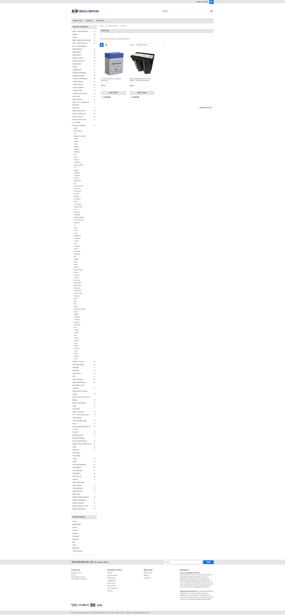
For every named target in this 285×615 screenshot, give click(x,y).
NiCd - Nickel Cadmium (80, 43)
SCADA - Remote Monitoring (82, 444)
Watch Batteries (78, 491)
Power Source (78, 293)
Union (75, 343)
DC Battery (77, 175)
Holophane (77, 215)
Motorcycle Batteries (79, 403)
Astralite (76, 141)
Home (101, 26)
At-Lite (76, 144)
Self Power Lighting (79, 309)
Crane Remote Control (80, 93)
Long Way (77, 246)
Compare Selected (206, 107)
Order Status (111, 578)
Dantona (76, 170)
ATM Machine (77, 52)
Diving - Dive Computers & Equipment (81, 103)
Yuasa (76, 353)
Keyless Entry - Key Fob (80, 391)
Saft (75, 304)
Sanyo (75, 306)
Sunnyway (77, 317)
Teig (75, 327)
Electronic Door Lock (79, 120)
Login (198, 2)
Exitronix (76, 196)
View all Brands (77, 551)
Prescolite (77, 296)
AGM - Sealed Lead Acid (80, 31)
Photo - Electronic (78, 412)
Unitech (76, 346)
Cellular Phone (77, 70)
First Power (77, 199)
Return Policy (111, 583)
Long (75, 243)
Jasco (76, 228)
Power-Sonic (77, 291)
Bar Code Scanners (79, 61)
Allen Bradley (77, 524)
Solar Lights (76, 453)
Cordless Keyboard (79, 76)
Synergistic (77, 325)
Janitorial (76, 388)
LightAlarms (77, 235)
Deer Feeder (76, 96)
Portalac (76, 277)
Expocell (76, 194)
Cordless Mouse (78, 82)
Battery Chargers (78, 58)
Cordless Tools (77, 90)
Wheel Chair (76, 494)
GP (75, 133)
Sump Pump (76, 456)
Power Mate (77, 283)
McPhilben (77, 254)
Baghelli (76, 146)
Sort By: (131, 45)
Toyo (75, 335)
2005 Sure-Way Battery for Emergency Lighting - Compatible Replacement (140, 79)
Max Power (77, 251)
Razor (74, 424)
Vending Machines (78, 482)
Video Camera (77, 485)
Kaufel (76, 230)
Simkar (76, 314)
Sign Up (205, 2)
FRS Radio (76, 370)
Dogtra (75, 527)
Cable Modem (77, 64)
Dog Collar (76, 108)
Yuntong (76, 356)
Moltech (76, 259)
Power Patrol (77, 285)
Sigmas (76, 312)
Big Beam (76, 149)
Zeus (75, 359)
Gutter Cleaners (78, 379)
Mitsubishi (76, 548)
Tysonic (76, 338)
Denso (75, 545)
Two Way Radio (77, 471)
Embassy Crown (78, 186)
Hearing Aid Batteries (79, 382)
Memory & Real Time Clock (81, 397)
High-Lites (77, 212)
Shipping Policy (112, 580)
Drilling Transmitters (79, 111)
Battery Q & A (77, 21)
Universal (76, 348)
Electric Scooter (78, 117)
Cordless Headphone (79, 73)
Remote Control (78, 435)
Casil (75, 157)
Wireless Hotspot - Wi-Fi (80, 506)
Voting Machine (78, 488)
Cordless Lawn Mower (80, 79)
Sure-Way (76, 322)
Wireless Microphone (79, 509)
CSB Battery (77, 162)
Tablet (74, 462)
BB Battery (77, 152)
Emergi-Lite (77, 188)
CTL (75, 167)
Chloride (76, 160)
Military (75, 400)
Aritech (76, 139)
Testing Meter (77, 467)
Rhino (75, 298)
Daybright (76, 173)
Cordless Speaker (78, 88)
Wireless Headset (78, 503)
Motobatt (76, 539)
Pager (74, 406)
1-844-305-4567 (120, 613)
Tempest (76, 332)
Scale (74, 447)
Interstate (76, 222)
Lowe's (76, 249)
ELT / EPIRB (76, 123)
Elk (75, 183)
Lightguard (77, 238)
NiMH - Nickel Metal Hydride (82, 40)
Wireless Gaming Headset (81, 497)
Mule (75, 262)
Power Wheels (77, 418)
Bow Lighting (78, 131)
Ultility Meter (77, 473)
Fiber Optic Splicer (78, 365)
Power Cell (77, 280)
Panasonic (77, 275)
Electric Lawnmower (79, 114)
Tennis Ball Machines (79, 465)
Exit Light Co (77, 191)
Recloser (75, 432)
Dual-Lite (76, 178)
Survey (75, 459)
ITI (74, 225)
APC (74, 542)
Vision (76, 351)
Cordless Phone (78, 85)
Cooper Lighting (78, 165)
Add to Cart (113, 93)
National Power (78, 270)
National (76, 267)
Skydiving (76, 450)
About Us (89, 21)
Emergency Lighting (79, 125)
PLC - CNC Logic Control (81, 415)
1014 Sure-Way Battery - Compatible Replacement (111, 79)
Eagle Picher (77, 181)
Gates (75, 201)
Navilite (76, 272)
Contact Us (100, 21)
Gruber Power (78, 207)
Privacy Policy (111, 585)
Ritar (75, 301)
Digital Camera (77, 99)
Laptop (75, 394)
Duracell (75, 530)
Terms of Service (112, 588)
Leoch (75, 233)
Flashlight (76, 367)
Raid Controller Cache (80, 421)
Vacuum (75, 479)
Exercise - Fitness (78, 362)
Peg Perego (76, 409)
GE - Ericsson (77, 204)
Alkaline (75, 34)
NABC (75, 264)
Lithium (75, 37)
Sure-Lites (77, 319)
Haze (75, 209)
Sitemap (109, 591)
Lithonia (76, 241)
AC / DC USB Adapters (80, 46)
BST (75, 154)
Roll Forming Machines (80, 441)
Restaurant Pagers (78, 438)
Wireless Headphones (80, 500)
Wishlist (109, 573)
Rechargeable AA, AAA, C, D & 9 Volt (82, 428)
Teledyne (76, 330)
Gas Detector (77, 373)
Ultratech (76, 340)
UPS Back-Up (77, 476)
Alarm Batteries (78, 49)
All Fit (75, 128)
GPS (74, 376)
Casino (75, 67)
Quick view (114, 74)
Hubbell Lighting (79, 217)
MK (75, 256)
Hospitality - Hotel (78, 385)
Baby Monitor (77, 55)
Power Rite (77, 288)
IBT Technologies (79, 220)
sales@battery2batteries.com (140, 613)
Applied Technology (79, 136)
